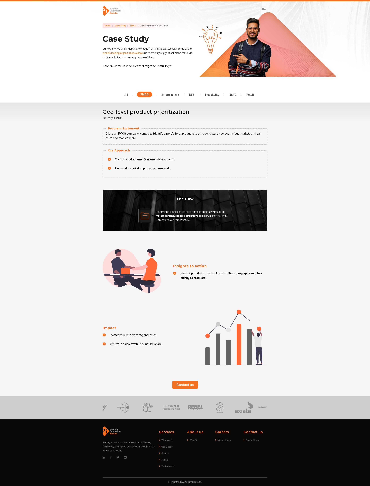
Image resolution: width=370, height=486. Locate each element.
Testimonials (167, 466)
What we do (167, 440)
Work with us (224, 440)
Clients (165, 453)
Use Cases (167, 446)
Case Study (120, 26)
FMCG (133, 26)
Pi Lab (164, 459)
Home (107, 26)
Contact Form (252, 440)
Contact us (185, 385)
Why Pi (193, 440)
